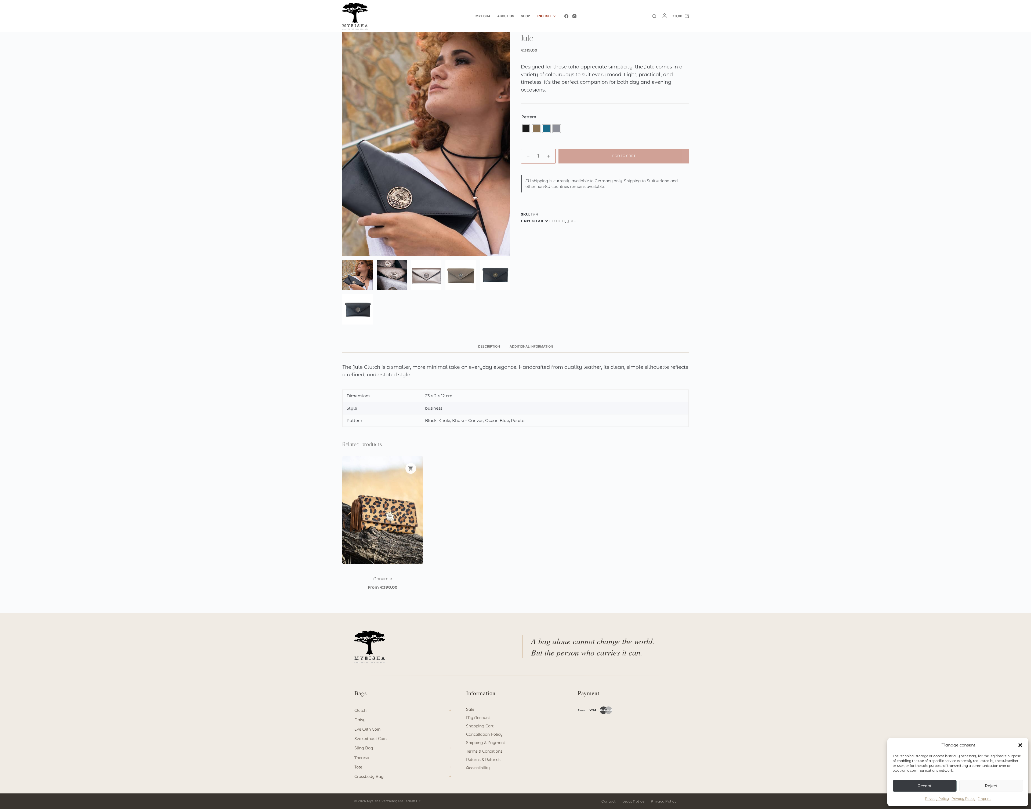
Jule (572, 221)
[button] (1020, 745)
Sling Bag (363, 748)
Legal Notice (633, 801)
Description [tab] (489, 346)
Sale (470, 709)
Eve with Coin (367, 729)
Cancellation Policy (484, 734)
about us (505, 16)
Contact (608, 801)
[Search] (654, 16)
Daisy (359, 719)
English (544, 16)
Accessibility (478, 768)
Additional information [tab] (531, 346)
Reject (991, 785)
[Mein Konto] (664, 16)
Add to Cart (624, 156)
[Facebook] (566, 16)
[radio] (526, 129)
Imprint (984, 799)
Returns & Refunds (483, 759)
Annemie (382, 578)
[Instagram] (574, 16)
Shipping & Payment (485, 742)
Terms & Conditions (484, 751)
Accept (924, 785)
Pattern (528, 116)
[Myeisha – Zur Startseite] (369, 647)
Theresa (361, 757)
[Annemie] (382, 510)
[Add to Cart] (410, 468)
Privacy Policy (937, 799)
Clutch (557, 221)
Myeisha (483, 16)
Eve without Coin (370, 738)
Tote (358, 767)
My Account (478, 717)
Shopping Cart (479, 726)
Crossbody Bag (369, 776)
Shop (525, 16)
